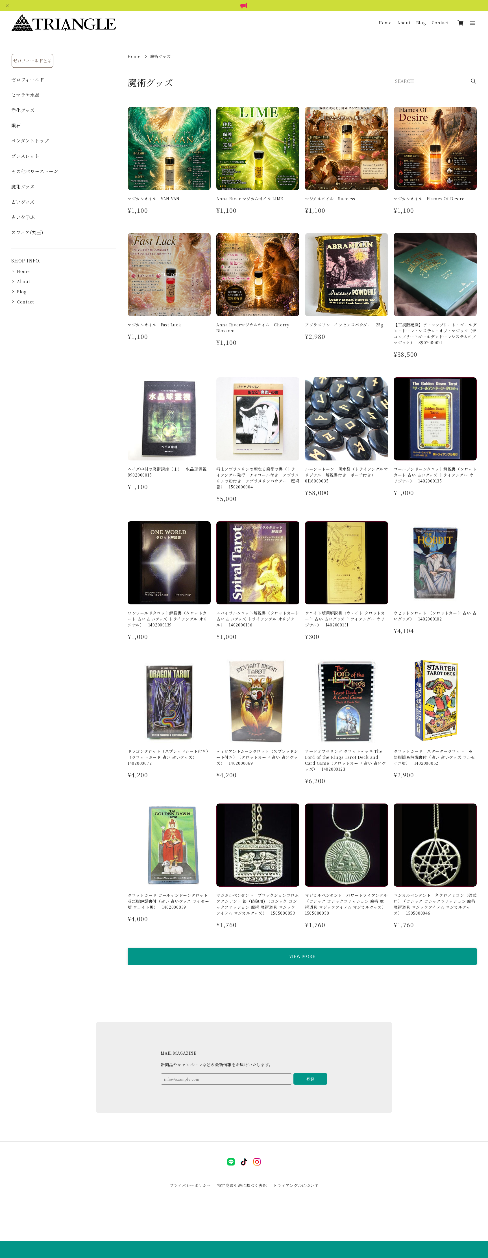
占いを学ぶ (23, 217)
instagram (257, 1162)
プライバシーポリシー (190, 1185)
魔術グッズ (23, 186)
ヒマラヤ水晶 (25, 95)
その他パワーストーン (34, 171)
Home (385, 22)
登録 (310, 1079)
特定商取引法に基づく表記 (242, 1185)
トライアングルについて (296, 1185)
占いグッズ (23, 202)
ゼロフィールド (27, 79)
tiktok (244, 1162)
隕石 (16, 125)
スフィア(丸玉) (27, 232)
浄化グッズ (23, 110)
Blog (421, 22)
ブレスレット (25, 156)
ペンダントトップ (30, 140)
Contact (440, 22)
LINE (231, 1162)
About (404, 22)
